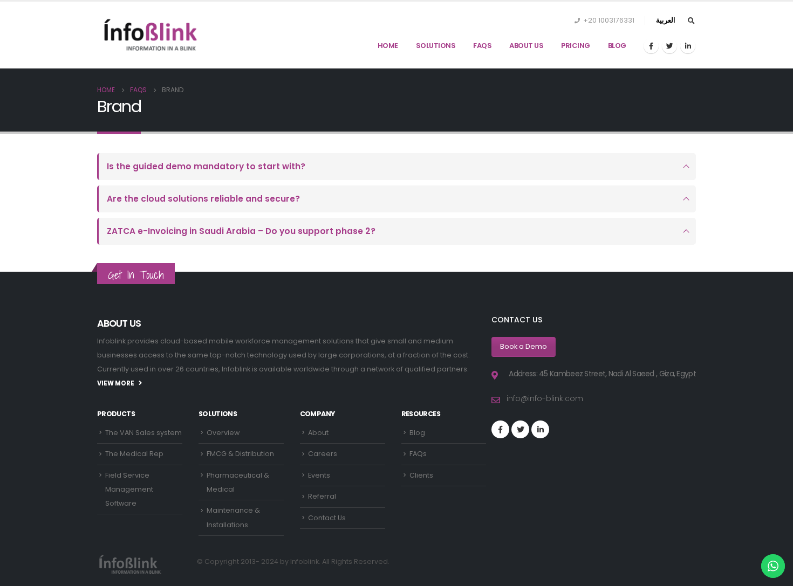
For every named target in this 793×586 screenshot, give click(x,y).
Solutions (436, 45)
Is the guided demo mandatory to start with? (206, 166)
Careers (322, 453)
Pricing (575, 45)
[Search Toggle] (691, 21)
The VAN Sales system (143, 432)
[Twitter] (669, 45)
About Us (526, 45)
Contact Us (327, 517)
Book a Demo (523, 346)
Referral (322, 496)
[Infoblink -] (151, 34)
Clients (421, 475)
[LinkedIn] (687, 45)
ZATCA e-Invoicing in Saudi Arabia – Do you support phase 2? (241, 231)
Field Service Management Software (129, 489)
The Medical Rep (134, 453)
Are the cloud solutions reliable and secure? (203, 198)
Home (388, 45)
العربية (665, 20)
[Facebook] (651, 45)
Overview (223, 432)
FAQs (482, 45)
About (318, 432)
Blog (617, 45)
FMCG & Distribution (240, 453)
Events (319, 475)
